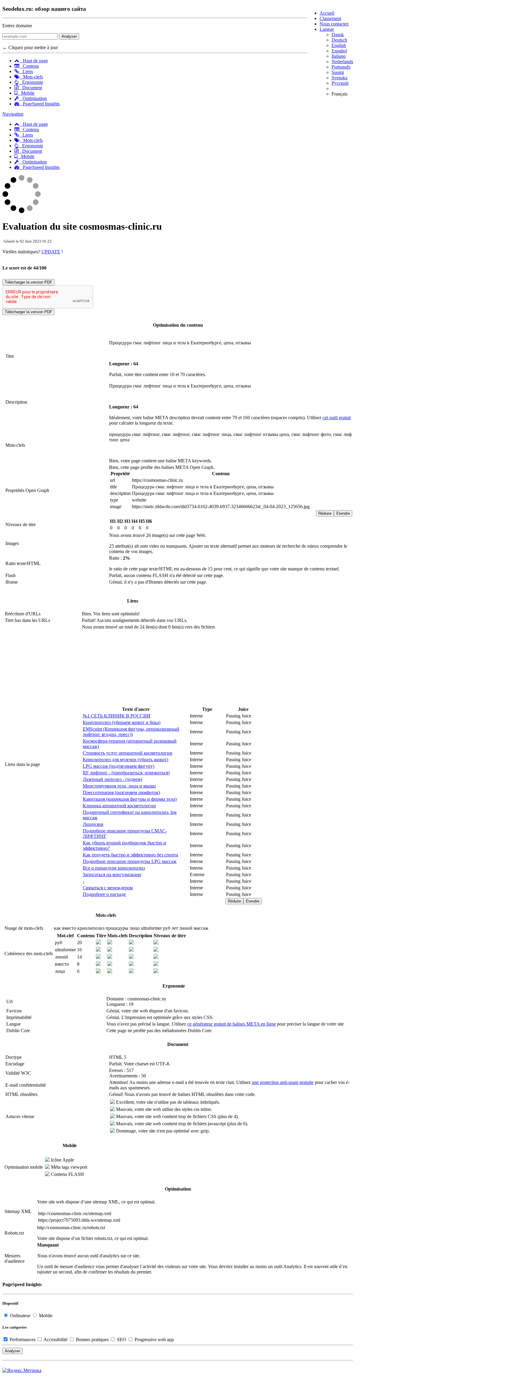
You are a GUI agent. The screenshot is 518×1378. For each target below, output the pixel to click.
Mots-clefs (31, 76)
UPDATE (50, 251)
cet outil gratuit (337, 417)
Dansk (338, 34)
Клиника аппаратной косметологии (119, 805)
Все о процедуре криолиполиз (114, 867)
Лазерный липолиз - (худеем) (112, 779)
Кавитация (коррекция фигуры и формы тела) (130, 799)
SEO (121, 1339)
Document (30, 87)
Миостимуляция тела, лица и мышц (119, 785)
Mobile (25, 93)
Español (339, 50)
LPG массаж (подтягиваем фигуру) (118, 766)
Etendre (343, 513)
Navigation (12, 113)
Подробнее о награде (104, 894)
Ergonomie (31, 82)
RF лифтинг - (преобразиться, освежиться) (126, 772)
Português (341, 66)
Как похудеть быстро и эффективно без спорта (130, 854)
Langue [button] (327, 29)
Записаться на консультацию (112, 874)
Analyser (69, 36)
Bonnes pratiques (92, 1339)
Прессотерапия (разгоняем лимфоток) (121, 792)
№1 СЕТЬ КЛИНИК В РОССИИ (116, 715)
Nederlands (342, 61)
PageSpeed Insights (39, 103)
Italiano (339, 56)
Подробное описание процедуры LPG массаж (130, 861)
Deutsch (339, 40)
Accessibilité (56, 1339)
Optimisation (33, 98)
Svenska (339, 77)
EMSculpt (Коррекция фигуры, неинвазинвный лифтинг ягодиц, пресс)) (131, 731)
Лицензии (93, 824)
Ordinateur (20, 1315)
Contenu (29, 66)
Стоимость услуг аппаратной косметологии (127, 752)
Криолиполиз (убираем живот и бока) (121, 722)
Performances (22, 1339)
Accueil (327, 13)
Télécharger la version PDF (28, 282)
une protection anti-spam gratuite (283, 1082)
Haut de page (33, 60)
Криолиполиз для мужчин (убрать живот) (125, 759)
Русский (340, 83)
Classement (330, 18)
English (339, 45)
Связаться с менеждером (108, 887)
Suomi (338, 72)
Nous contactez (334, 23)
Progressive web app (153, 1339)
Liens (26, 71)
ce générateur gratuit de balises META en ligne (231, 1023)
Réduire (325, 513)
